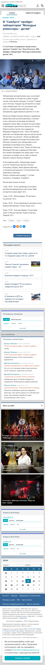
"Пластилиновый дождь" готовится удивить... (21, 346)
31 (6, 573)
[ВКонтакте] (14, 226)
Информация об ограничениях (29, 596)
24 (23, 585)
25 (28, 585)
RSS (18, 600)
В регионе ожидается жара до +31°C (19, 275)
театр (19, 220)
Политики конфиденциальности (25, 650)
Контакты (6, 596)
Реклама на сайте (9, 600)
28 (6, 589)
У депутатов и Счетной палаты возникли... (20, 377)
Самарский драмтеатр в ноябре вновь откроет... (22, 366)
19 (34, 581)
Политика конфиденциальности (14, 604)
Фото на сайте (8, 406)
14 (6, 581)
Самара (26, 220)
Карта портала (27, 600)
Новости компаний (32, 604)
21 (6, 585)
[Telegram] (20, 226)
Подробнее (23, 618)
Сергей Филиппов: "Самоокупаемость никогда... (22, 388)
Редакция (14, 596)
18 (28, 581)
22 (12, 585)
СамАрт (11, 220)
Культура (6, 17)
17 (23, 581)
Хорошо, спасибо (22, 658)
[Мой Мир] (24, 226)
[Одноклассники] (17, 226)
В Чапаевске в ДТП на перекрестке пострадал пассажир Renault (14, 299)
